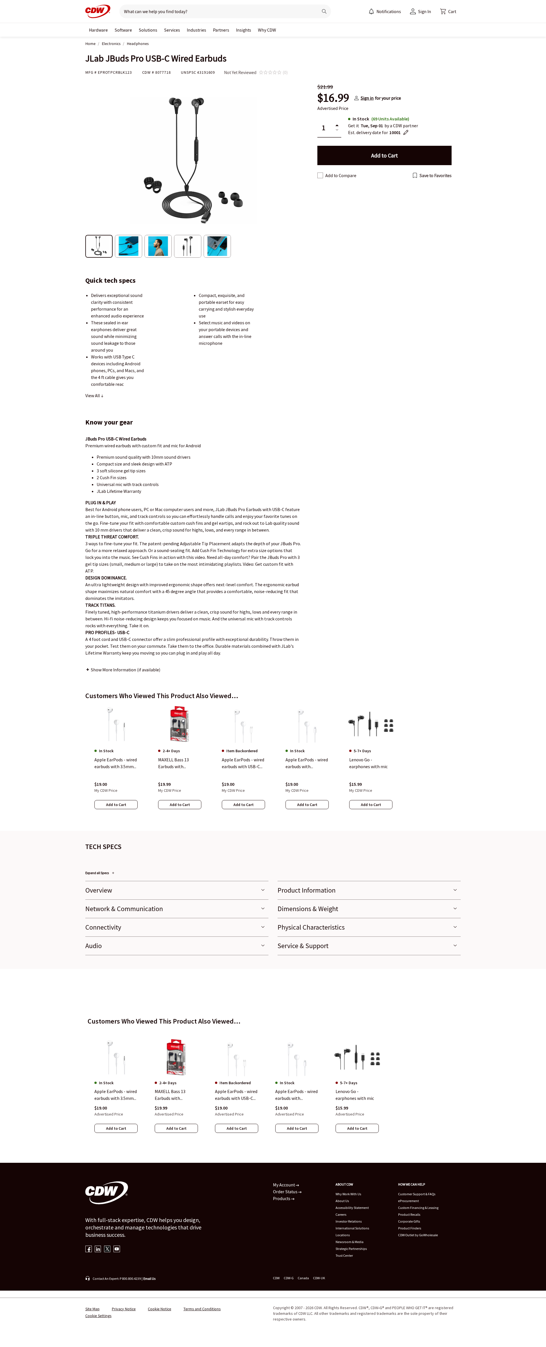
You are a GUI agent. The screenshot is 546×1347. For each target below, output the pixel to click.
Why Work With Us (348, 1194)
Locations (343, 1235)
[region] (273, 762)
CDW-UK (319, 1278)
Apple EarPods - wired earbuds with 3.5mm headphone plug (115, 1095)
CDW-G (288, 1278)
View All (93, 395)
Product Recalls (409, 1214)
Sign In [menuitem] (424, 11)
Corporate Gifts (409, 1221)
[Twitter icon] (107, 1249)
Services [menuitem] (172, 30)
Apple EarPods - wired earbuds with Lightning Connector (296, 1095)
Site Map (92, 1308)
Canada (303, 1278)
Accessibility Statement (352, 1207)
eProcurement (408, 1201)
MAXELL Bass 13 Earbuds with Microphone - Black (173, 1095)
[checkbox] (320, 175)
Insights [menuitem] (243, 30)
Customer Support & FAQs (416, 1194)
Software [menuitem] (123, 30)
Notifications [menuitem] (389, 11)
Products (282, 1198)
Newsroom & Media (349, 1242)
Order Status (285, 1191)
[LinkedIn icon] (98, 1249)
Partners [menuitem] (221, 30)
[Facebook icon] (88, 1249)
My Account (284, 1185)
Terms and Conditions (202, 1308)
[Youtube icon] (116, 1249)
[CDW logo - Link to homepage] (97, 11)
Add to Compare (340, 175)
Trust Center (344, 1255)
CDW (276, 1278)
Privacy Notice (124, 1308)
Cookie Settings (98, 1315)
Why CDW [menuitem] (267, 30)
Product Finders (409, 1228)
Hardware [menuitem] (98, 30)
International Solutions (352, 1228)
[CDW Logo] (97, 11)
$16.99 (333, 97)
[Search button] (324, 11)
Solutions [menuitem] (148, 30)
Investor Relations (349, 1221)
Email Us (149, 1278)
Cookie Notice (159, 1308)
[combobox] (216, 11)
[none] (98, 30)
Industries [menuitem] (196, 30)
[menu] (384, 11)
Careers (341, 1214)
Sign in (367, 98)
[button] (448, 11)
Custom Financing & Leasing (418, 1207)
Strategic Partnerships (351, 1248)
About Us (342, 1201)
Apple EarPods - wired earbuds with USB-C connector (236, 1095)
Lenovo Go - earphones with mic (355, 1095)
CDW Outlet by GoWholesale (418, 1235)
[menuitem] (371, 11)
